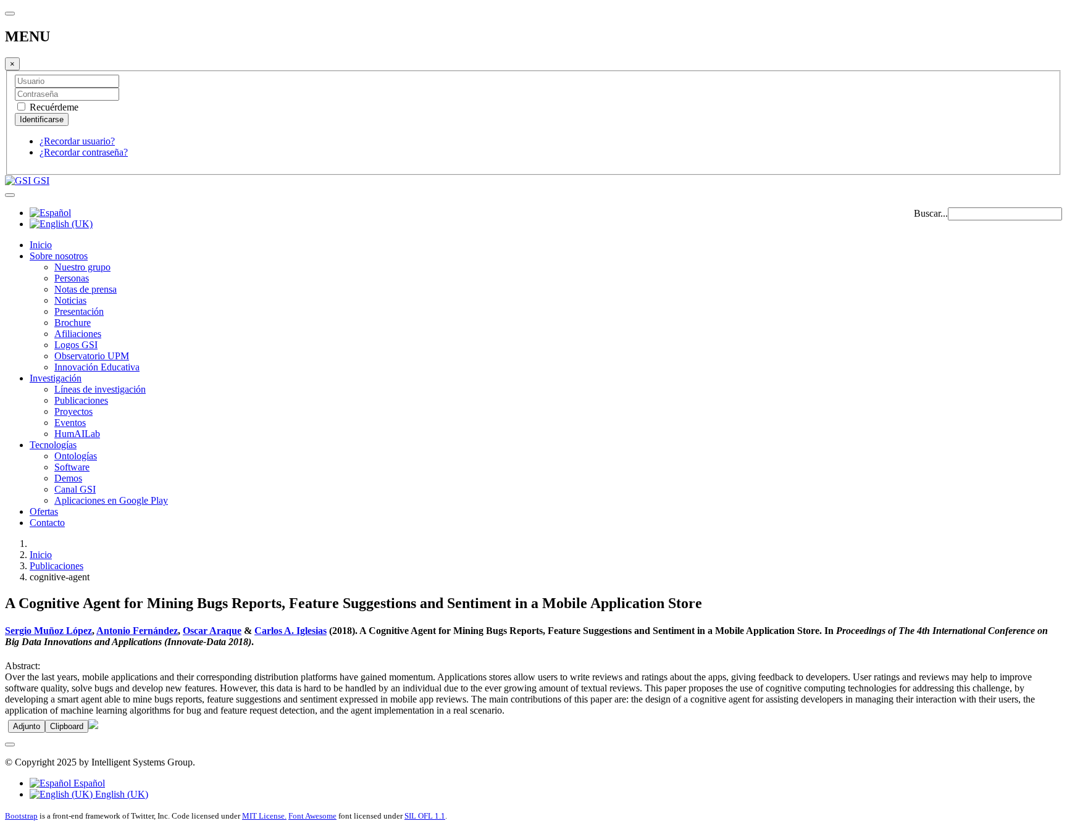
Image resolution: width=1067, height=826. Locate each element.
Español (88, 783)
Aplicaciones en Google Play (111, 500)
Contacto (47, 522)
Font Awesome (312, 815)
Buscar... (931, 213)
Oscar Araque (212, 630)
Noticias (70, 300)
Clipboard (66, 726)
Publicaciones (81, 400)
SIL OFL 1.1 (424, 815)
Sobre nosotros (59, 256)
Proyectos (73, 411)
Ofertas (44, 511)
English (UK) (120, 794)
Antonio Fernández (137, 630)
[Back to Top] (10, 744)
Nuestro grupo (82, 267)
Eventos (70, 422)
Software (72, 467)
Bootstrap (21, 815)
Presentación (79, 311)
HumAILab (77, 433)
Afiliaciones (77, 333)
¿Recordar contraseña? (84, 152)
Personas (71, 278)
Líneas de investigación (100, 389)
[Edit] (93, 725)
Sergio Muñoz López (48, 630)
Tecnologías (53, 445)
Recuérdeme (52, 107)
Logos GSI (76, 345)
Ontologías (75, 456)
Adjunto (26, 726)
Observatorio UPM (91, 356)
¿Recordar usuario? (77, 141)
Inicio (41, 245)
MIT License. (264, 815)
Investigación (56, 378)
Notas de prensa (85, 289)
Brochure (72, 322)
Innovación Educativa (97, 367)
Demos (68, 478)
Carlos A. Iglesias (290, 630)
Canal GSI (75, 489)
